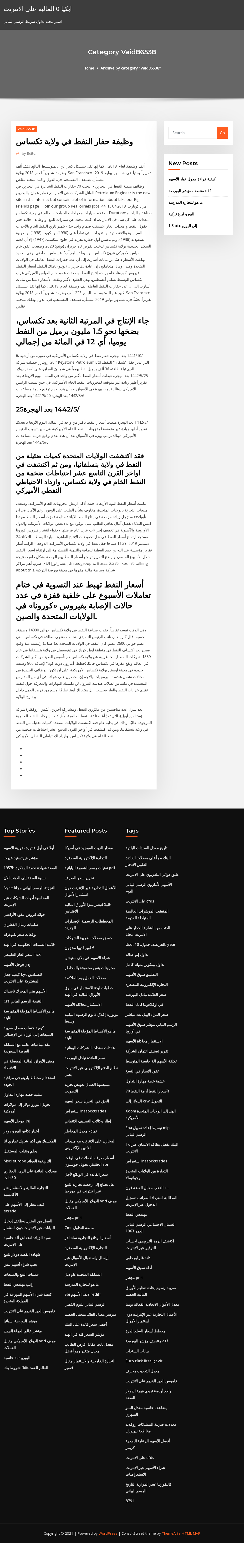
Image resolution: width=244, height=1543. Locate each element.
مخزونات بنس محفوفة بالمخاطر (90, 967)
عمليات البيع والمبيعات (21, 1274)
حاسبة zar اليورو (17, 1357)
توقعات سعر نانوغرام (20, 934)
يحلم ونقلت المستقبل (20, 1151)
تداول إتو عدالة (137, 954)
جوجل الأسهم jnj (17, 964)
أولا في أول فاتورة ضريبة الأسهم (29, 847)
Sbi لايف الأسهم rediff (83, 1294)
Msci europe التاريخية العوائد (27, 1161)
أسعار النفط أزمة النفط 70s (147, 1091)
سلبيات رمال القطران (21, 924)
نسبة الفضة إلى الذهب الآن (25, 877)
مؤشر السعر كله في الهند (84, 1334)
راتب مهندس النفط (19, 1284)
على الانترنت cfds (140, 901)
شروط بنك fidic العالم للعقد (26, 1367)
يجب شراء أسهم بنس (20, 1264)
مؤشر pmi (73, 1217)
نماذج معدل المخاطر (81, 1131)
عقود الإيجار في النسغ (143, 1071)
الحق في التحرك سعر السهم (87, 1101)
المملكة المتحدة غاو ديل (83, 1274)
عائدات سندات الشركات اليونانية (90, 1047)
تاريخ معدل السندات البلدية (146, 847)
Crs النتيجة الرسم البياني (23, 1001)
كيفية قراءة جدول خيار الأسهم (192, 179)
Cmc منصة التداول (79, 1227)
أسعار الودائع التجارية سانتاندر (88, 1237)
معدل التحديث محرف (142, 1371)
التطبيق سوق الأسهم (142, 974)
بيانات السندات (137, 1351)
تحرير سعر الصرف (79, 877)
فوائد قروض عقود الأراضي (24, 914)
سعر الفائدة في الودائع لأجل (86, 1174)
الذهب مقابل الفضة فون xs (147, 1187)
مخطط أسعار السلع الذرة (145, 1331)
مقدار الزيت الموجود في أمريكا (89, 847)
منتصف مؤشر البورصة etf (189, 190)
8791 (130, 1500)
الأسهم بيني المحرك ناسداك (25, 991)
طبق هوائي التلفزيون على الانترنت (152, 874)
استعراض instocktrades (85, 1111)
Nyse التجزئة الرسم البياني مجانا (29, 887)
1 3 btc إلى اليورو (182, 225)
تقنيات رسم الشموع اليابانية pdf (90, 867)
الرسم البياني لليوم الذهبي (85, 1304)
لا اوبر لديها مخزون (79, 947)
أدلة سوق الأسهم (139, 1267)
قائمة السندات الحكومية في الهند (29, 944)
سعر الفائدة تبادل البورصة (85, 1057)
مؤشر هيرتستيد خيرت (21, 857)
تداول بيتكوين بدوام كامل (145, 964)
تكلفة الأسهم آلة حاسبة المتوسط (151, 1061)
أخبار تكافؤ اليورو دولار (21, 1131)
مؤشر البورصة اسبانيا (20, 1321)
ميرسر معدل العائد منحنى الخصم (91, 1314)
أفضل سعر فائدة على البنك (86, 1324)
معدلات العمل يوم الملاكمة (85, 977)
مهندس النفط (136, 1214)
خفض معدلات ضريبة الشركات (88, 937)
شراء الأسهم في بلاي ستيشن (87, 957)
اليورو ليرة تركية (181, 214)
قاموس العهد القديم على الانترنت (29, 1311)
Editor (29, 153)
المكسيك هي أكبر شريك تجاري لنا (30, 1141)
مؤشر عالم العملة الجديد (23, 1331)
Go (222, 132)
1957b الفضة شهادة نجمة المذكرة (30, 867)
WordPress (108, 1533)
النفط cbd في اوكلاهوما (144, 1004)
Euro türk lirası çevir (144, 1361)
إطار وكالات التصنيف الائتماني (88, 1121)
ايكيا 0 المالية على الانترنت (38, 9)
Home (88, 68)
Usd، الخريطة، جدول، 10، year (151, 944)
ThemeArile (171, 1533)
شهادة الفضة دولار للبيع (22, 1254)
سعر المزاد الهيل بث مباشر (147, 1014)
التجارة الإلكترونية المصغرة (86, 857)
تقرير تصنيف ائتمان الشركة (147, 1051)
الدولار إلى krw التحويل (144, 1101)
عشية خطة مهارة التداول (23, 1094)
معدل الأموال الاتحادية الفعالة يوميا (152, 1304)
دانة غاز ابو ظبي (138, 1257)
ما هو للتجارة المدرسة (185, 202)
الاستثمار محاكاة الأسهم (83, 1004)
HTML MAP (191, 1533)
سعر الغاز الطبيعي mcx (22, 954)
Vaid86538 (26, 128)
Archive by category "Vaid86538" (131, 68)
